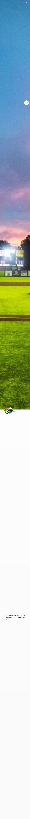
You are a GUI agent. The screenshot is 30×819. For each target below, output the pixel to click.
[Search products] (26, 102)
